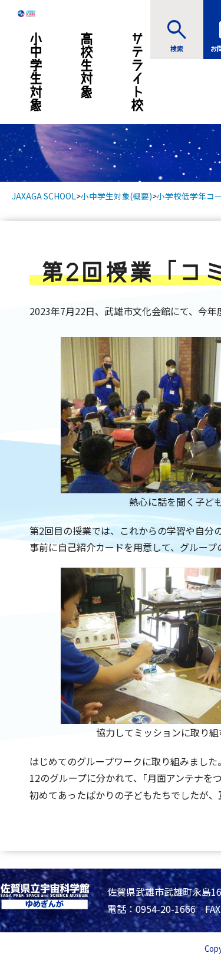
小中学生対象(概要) (116, 196)
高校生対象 (86, 65)
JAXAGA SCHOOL (44, 196)
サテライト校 (137, 72)
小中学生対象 (35, 72)
